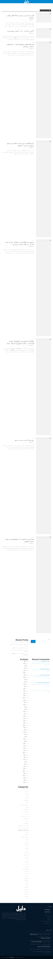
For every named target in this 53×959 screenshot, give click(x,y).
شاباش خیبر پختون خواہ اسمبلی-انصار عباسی (20, 45)
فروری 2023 (25, 743)
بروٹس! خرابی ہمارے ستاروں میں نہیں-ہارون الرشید (20, 144)
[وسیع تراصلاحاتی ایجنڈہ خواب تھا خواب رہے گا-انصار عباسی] (43, 287)
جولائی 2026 (25, 663)
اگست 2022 (26, 757)
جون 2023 (26, 734)
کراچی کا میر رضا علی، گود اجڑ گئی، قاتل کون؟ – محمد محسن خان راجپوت (40, 663)
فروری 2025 (25, 688)
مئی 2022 (26, 764)
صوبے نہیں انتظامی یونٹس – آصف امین (20, 647)
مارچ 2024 (26, 713)
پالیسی (48, 916)
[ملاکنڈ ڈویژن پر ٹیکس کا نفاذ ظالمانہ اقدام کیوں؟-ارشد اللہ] (43, 386)
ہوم (50, 6)
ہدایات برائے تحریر (45, 921)
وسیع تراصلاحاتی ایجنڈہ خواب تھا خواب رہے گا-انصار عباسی (19, 243)
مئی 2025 (26, 681)
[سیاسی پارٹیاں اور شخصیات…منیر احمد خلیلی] (43, 584)
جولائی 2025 (25, 677)
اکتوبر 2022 (25, 752)
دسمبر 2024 (25, 693)
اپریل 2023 (25, 739)
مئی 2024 (26, 709)
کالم (33, 13)
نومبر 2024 (25, 695)
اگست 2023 (26, 729)
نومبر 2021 (25, 768)
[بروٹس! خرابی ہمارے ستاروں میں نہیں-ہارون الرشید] (43, 188)
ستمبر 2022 (25, 755)
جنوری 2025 (25, 691)
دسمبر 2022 (25, 748)
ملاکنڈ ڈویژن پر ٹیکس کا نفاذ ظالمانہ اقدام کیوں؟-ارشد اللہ (20, 342)
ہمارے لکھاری (47, 923)
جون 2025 (26, 679)
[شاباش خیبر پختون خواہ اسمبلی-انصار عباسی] (43, 89)
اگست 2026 (26, 661)
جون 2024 (26, 707)
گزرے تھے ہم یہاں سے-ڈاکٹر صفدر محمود (20, 16)
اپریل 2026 (25, 670)
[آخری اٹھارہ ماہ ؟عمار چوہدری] (43, 33)
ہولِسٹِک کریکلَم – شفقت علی (44, 936)
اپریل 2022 (25, 766)
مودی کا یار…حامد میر (24, 440)
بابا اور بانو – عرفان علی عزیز (43, 948)
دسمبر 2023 (25, 720)
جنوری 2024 (25, 718)
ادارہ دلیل (47, 914)
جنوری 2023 (25, 745)
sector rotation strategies (44, 675)
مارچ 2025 (26, 686)
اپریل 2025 (25, 684)
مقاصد (49, 918)
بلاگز (33, 339)
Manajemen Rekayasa (45, 669)
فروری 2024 (25, 716)
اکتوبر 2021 (25, 771)
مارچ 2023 (26, 741)
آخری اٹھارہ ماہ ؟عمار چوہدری (20, 31)
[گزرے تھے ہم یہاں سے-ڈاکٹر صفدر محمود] (43, 17)
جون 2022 (26, 761)
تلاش (49, 639)
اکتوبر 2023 (25, 725)
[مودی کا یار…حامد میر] (43, 485)
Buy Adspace (47, 909)
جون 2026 (26, 665)
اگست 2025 (26, 675)
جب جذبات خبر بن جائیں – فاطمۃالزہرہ (42, 951)
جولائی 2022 (25, 759)
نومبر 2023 (25, 723)
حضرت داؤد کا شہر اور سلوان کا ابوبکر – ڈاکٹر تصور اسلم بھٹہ (40, 677)
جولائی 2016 (25, 782)
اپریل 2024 (25, 711)
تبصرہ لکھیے (24, 19)
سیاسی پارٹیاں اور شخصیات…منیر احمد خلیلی (19, 540)
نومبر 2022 (25, 750)
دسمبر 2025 (25, 672)
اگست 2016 (26, 780)
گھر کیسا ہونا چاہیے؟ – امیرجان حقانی (19, 641)
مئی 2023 (26, 736)
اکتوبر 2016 (25, 775)
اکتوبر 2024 (25, 697)
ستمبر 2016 (25, 777)
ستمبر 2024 (25, 700)
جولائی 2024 (25, 704)
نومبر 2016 (25, 773)
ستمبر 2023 (25, 727)
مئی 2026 (26, 668)
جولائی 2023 (25, 732)
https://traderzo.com (45, 661)
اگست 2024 (26, 702)
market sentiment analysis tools (43, 682)
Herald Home (47, 911)
